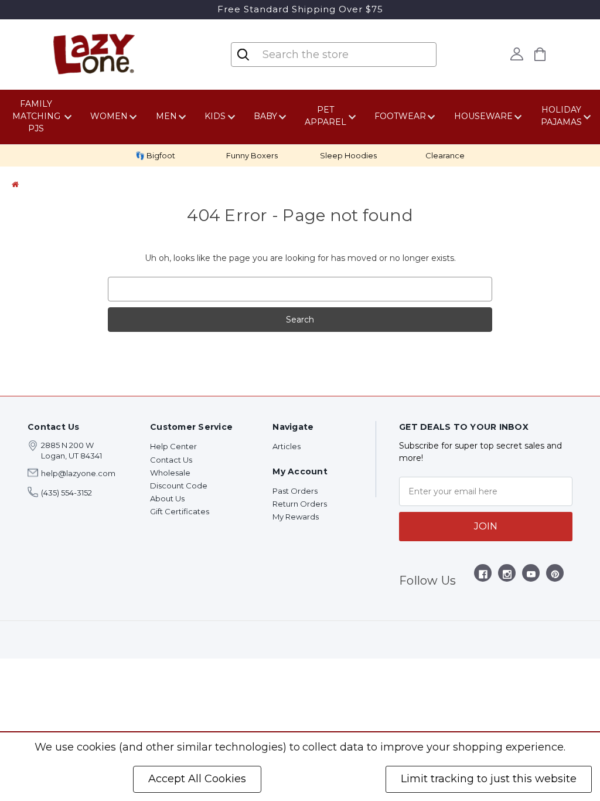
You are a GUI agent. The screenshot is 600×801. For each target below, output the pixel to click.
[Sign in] (517, 54)
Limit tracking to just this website (489, 778)
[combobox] (334, 54)
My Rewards (295, 516)
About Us (167, 498)
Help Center (173, 446)
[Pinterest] (555, 576)
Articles (286, 446)
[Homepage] (15, 184)
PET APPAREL (325, 115)
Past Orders (295, 490)
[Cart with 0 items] (540, 54)
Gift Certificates (179, 511)
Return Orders (299, 503)
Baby (265, 116)
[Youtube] (531, 576)
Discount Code (178, 485)
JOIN (485, 526)
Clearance (445, 155)
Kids (215, 116)
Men (166, 116)
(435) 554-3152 (66, 492)
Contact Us (171, 459)
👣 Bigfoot (155, 155)
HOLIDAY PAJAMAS (561, 115)
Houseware (483, 116)
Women (109, 116)
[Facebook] (483, 576)
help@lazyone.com (78, 473)
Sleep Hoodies (348, 155)
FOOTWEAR (400, 116)
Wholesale (170, 472)
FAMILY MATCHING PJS (36, 116)
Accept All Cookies (197, 778)
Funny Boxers (252, 155)
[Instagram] (507, 576)
